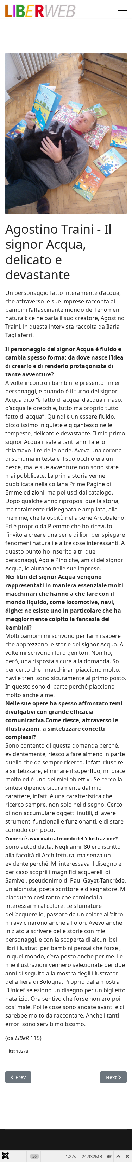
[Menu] (122, 10)
